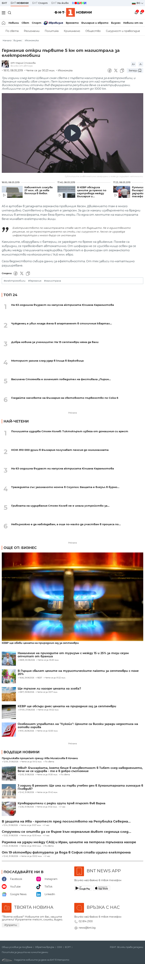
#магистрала (52, 280)
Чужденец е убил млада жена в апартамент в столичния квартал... (61, 323)
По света (12, 31)
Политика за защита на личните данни (25, 952)
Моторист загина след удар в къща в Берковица (47, 360)
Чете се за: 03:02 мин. (31, 856)
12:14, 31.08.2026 (11, 825)
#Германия (34, 280)
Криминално (72, 31)
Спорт (36, 22)
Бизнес (116, 22)
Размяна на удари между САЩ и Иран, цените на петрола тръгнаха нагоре (69, 842)
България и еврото (94, 22)
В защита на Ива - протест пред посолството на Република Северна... (66, 821)
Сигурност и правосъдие (123, 31)
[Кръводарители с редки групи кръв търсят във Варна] (9, 809)
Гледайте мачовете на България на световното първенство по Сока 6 (64, 397)
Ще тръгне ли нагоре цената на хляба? (49, 688)
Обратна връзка (44, 947)
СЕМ (59, 947)
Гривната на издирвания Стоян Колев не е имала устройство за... (60, 505)
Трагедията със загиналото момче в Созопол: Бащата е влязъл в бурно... (65, 487)
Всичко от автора (22, 65)
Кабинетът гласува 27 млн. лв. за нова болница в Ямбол (38, 190)
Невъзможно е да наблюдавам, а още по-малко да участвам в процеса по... (66, 524)
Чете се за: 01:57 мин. (31, 825)
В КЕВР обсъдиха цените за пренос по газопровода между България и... (91, 192)
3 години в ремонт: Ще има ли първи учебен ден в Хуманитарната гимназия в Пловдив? (80, 787)
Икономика (32, 40)
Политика (52, 31)
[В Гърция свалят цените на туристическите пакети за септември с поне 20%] (9, 676)
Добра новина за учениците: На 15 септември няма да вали (54, 342)
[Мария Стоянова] (6, 64)
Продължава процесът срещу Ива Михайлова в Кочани (40, 758)
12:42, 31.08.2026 (26, 792)
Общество (93, 31)
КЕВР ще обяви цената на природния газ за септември (40, 643)
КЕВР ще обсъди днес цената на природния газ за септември (67, 706)
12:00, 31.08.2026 (11, 762)
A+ (133, 64)
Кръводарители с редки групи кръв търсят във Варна (61, 803)
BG (139, 3)
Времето (72, 22)
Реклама (72, 413)
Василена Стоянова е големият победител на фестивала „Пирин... (61, 379)
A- (141, 64)
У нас (62, 807)
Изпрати (10, 925)
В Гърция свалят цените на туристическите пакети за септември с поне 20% (78, 672)
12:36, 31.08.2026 (26, 807)
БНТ (4, 3)
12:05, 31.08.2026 (26, 775)
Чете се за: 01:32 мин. (47, 807)
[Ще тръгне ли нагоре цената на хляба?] (9, 694)
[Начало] (4, 22)
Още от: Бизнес (20, 548)
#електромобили (14, 280)
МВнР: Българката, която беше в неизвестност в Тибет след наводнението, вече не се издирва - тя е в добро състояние (80, 769)
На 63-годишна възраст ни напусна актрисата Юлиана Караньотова (62, 305)
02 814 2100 (86, 921)
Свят (25, 22)
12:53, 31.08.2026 (11, 836)
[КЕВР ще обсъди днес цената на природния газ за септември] (9, 712)
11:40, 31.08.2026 (11, 846)
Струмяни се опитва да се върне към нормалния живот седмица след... (66, 832)
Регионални (31, 31)
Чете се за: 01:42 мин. (47, 792)
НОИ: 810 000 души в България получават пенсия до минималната (60, 450)
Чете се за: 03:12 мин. (31, 846)
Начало (7, 40)
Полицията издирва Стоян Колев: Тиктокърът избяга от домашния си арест (69, 431)
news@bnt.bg (87, 927)
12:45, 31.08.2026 (11, 856)
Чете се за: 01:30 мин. (47, 775)
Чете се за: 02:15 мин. (31, 836)
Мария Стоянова (26, 63)
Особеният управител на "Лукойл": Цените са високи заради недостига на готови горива (78, 725)
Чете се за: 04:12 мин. (31, 762)
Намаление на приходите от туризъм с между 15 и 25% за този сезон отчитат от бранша (73, 655)
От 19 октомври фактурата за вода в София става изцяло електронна (66, 852)
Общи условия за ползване (17, 947)
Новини (13, 22)
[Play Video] (72, 132)
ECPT (68, 947)
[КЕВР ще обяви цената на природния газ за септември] (72, 597)
